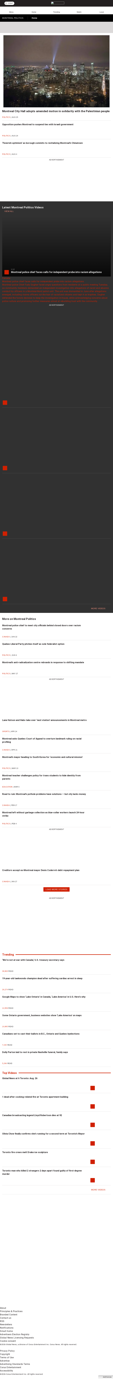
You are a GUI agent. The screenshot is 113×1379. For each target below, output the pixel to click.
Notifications (7, 1327)
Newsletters (6, 1324)
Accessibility (6, 1370)
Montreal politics (12, 18)
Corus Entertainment (10, 1367)
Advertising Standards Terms (15, 1364)
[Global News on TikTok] (62, 1283)
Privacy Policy (7, 1351)
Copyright (5, 1354)
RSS (2, 1321)
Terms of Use (7, 1357)
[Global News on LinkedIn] (21, 1283)
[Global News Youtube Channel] (21, 1261)
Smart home (6, 1331)
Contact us (5, 1318)
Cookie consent (8, 1341)
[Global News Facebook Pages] (21, 1240)
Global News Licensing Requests (17, 1337)
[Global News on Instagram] (62, 1261)
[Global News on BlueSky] (62, 1304)
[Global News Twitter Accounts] (62, 1240)
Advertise (5, 1360)
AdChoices (107, 1377)
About (3, 1308)
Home (34, 18)
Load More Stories (56, 890)
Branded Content (8, 1314)
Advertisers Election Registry (14, 1334)
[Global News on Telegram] (21, 1304)
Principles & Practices (11, 1311)
